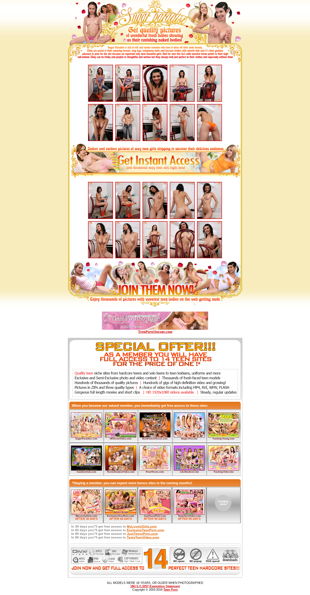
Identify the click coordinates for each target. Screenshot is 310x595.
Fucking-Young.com (223, 438)
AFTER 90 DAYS (155, 519)
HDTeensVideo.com (120, 438)
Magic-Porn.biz (189, 438)
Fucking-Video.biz (224, 472)
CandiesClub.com (86, 472)
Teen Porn (170, 589)
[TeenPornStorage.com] (155, 328)
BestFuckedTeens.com (154, 438)
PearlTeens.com (155, 472)
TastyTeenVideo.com (189, 516)
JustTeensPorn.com (155, 516)
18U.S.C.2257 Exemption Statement (155, 586)
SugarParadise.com (86, 438)
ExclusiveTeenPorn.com (120, 516)
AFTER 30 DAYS (86, 519)
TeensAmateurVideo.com (121, 472)
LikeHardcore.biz (189, 472)
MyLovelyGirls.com (86, 516)
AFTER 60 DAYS (120, 519)
